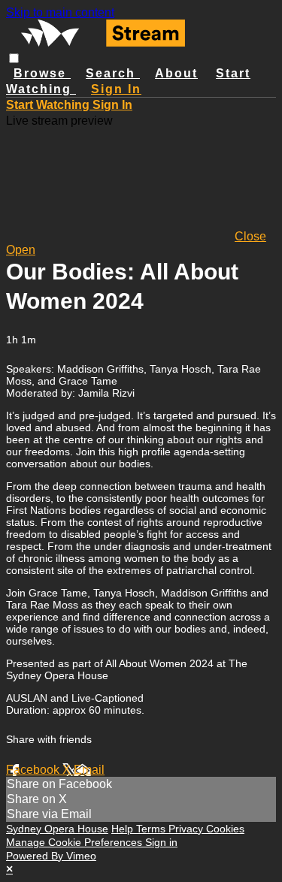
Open (20, 249)
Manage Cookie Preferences (75, 842)
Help (123, 829)
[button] (14, 58)
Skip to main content (60, 12)
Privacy (187, 829)
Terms (152, 829)
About (176, 73)
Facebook (34, 769)
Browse (42, 73)
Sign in (116, 89)
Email (89, 769)
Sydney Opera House (57, 829)
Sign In (112, 104)
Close (250, 236)
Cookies (225, 829)
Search (113, 73)
